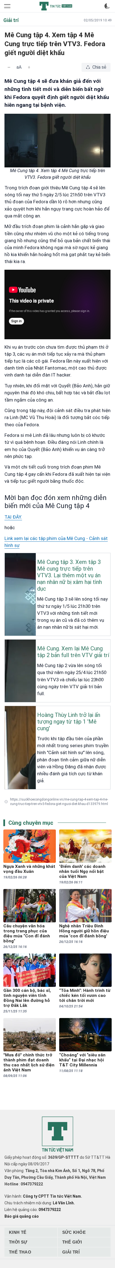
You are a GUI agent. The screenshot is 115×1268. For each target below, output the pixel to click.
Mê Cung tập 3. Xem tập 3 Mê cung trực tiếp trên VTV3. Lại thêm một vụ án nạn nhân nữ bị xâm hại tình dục (69, 575)
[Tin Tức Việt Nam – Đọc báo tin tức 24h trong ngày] (56, 6)
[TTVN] (57, 1134)
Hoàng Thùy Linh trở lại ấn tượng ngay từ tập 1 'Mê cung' (68, 722)
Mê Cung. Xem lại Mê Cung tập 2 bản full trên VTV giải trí (73, 651)
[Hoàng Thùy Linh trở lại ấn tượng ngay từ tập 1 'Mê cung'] (6, 710)
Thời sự (18, 1242)
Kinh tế (18, 1232)
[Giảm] (8, 67)
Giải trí (71, 1252)
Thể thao (20, 1252)
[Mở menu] (7, 6)
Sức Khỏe (74, 1232)
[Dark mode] (107, 6)
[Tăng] (29, 67)
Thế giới (72, 1242)
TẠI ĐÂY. (13, 517)
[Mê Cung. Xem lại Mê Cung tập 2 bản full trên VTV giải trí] (6, 644)
